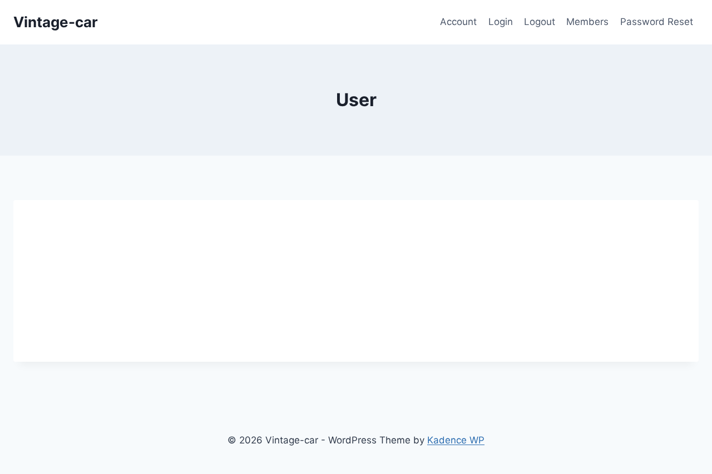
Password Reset (656, 21)
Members (587, 21)
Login (500, 21)
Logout (539, 21)
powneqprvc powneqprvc (300, 234)
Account (458, 21)
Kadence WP (455, 440)
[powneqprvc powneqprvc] (147, 212)
